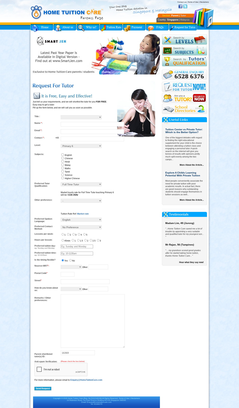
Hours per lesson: (43, 240)
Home (41, 28)
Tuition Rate (111, 28)
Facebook (180, 6)
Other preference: (43, 200)
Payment (134, 28)
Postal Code (40, 273)
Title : (37, 116)
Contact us (181, 2)
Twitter (185, 6)
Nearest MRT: (41, 266)
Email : (38, 130)
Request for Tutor (183, 28)
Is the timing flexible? (44, 260)
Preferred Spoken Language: (43, 220)
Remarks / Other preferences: (42, 299)
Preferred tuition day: (45, 246)
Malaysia (184, 19)
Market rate (83, 214)
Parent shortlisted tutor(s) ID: (43, 355)
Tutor (183, 15)
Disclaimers (204, 2)
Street (37, 280)
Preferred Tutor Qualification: (42, 184)
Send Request (43, 388)
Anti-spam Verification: (45, 361)
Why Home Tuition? (88, 28)
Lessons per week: (43, 234)
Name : (38, 123)
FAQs (157, 28)
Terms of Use (193, 2)
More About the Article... (192, 165)
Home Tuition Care (75, 398)
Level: (37, 145)
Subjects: (39, 154)
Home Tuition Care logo (67, 12)
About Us (65, 28)
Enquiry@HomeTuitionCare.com (86, 380)
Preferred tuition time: (45, 253)
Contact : (39, 138)
